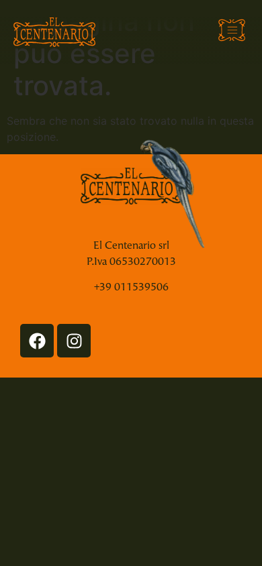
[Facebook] (37, 340)
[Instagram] (74, 340)
